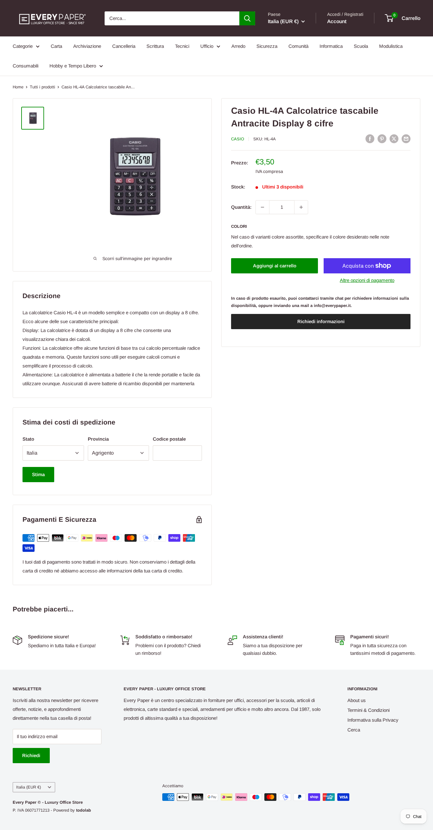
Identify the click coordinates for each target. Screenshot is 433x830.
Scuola (361, 46)
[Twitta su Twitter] (394, 138)
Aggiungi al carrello (274, 265)
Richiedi (31, 755)
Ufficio (206, 46)
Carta (56, 46)
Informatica (331, 46)
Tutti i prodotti (42, 87)
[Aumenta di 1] (301, 207)
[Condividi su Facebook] (369, 138)
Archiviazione (87, 46)
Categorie (23, 46)
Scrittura (155, 46)
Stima (38, 474)
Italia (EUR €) (28, 787)
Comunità (298, 46)
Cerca (353, 729)
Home (18, 87)
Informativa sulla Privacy (372, 720)
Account (336, 21)
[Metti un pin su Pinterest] (382, 138)
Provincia (98, 439)
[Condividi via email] (406, 138)
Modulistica (391, 46)
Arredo (238, 46)
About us (356, 700)
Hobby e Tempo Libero (72, 65)
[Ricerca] (247, 18)
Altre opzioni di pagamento (367, 280)
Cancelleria (123, 46)
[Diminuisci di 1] (262, 207)
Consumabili (25, 65)
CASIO (237, 139)
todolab (83, 810)
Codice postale (169, 439)
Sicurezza (266, 46)
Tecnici (182, 46)
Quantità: (241, 207)
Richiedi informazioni (321, 321)
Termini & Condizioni (368, 710)
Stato (28, 439)
